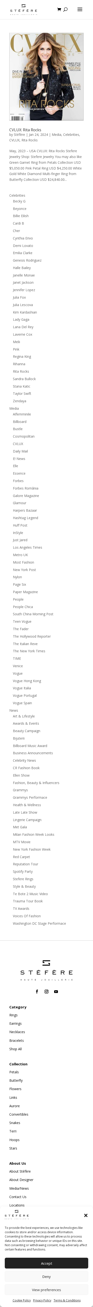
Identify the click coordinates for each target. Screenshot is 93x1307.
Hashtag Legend (25, 517)
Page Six (19, 584)
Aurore (14, 1106)
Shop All (15, 1049)
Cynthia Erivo (23, 238)
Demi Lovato (23, 245)
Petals (14, 1072)
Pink (16, 349)
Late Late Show (25, 812)
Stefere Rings (23, 879)
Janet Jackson (23, 282)
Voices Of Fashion (27, 916)
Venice (18, 666)
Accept (46, 1263)
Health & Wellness (27, 805)
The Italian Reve (25, 643)
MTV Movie (22, 842)
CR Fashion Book (26, 768)
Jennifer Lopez (24, 290)
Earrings (15, 1023)
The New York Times (29, 651)
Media (56, 134)
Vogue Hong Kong (27, 681)
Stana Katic (21, 386)
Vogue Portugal (25, 695)
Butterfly (16, 1080)
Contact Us (17, 1196)
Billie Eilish (21, 216)
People (18, 599)
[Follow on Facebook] (37, 991)
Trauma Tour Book (28, 901)
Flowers (15, 1089)
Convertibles (18, 1114)
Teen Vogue (22, 621)
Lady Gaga (21, 319)
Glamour (19, 503)
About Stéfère (20, 1171)
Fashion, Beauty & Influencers (36, 782)
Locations (17, 1205)
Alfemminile (22, 414)
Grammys (20, 790)
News (13, 710)
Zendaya (19, 401)
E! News (19, 458)
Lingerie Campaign (27, 819)
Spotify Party (23, 871)
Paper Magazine (25, 592)
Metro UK (20, 555)
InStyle (18, 532)
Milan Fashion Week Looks (33, 834)
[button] (85, 1215)
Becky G (19, 201)
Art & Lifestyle (24, 716)
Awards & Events (26, 723)
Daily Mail (20, 451)
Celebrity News (24, 760)
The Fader (21, 629)
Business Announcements (33, 753)
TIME (17, 658)
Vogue (18, 673)
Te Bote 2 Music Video (30, 894)
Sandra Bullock (24, 379)
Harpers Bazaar (25, 510)
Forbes (18, 480)
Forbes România (25, 488)
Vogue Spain (22, 703)
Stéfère (19, 134)
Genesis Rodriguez (27, 260)
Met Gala (20, 827)
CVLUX (14, 140)
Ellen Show (21, 775)
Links (13, 1097)
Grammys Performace (30, 797)
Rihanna (19, 364)
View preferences (46, 1289)
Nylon (17, 577)
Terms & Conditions (67, 1300)
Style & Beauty (24, 886)
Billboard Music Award (30, 745)
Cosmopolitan (24, 436)
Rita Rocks (29, 140)
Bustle (18, 429)
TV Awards (21, 908)
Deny (46, 1276)
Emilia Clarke (22, 253)
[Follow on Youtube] (56, 991)
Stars (13, 1148)
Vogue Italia (22, 688)
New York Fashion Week (32, 849)
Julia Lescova (23, 304)
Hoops (14, 1139)
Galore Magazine (26, 495)
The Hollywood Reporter (32, 636)
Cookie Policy (22, 1300)
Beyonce (19, 208)
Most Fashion (23, 562)
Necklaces (17, 1032)
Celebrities (71, 134)
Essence (19, 473)
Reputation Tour (25, 864)
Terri (12, 1131)
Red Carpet (21, 857)
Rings (13, 1015)
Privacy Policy (42, 1300)
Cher (16, 230)
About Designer (21, 1179)
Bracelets (16, 1040)
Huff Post (20, 525)
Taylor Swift (22, 393)
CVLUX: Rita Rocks (25, 129)
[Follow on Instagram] (46, 991)
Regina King (22, 356)
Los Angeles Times (27, 547)
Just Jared (20, 540)
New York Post (24, 569)
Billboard (19, 421)
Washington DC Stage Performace (39, 923)
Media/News (19, 1188)
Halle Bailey (22, 267)
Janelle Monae (24, 275)
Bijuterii (19, 738)
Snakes (14, 1122)
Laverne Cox (22, 334)
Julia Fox (19, 297)
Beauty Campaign (26, 731)
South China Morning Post (33, 614)
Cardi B (18, 223)
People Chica (23, 606)
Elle (15, 466)
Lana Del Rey (23, 327)
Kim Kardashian (25, 312)
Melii (16, 341)
